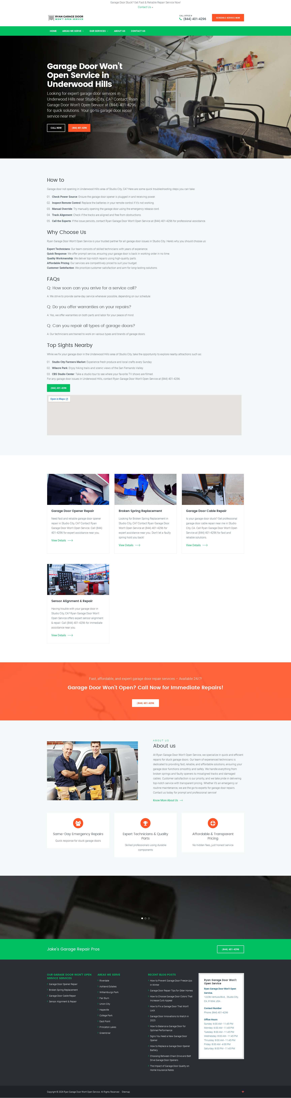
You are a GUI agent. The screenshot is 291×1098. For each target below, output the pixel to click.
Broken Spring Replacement (63, 989)
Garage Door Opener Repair (63, 984)
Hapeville (104, 1009)
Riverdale (104, 980)
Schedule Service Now (228, 17)
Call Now (56, 127)
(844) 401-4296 (194, 19)
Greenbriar (105, 1033)
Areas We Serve (71, 31)
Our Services (98, 31)
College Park (106, 1015)
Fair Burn (104, 998)
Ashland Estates (108, 986)
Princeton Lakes (108, 1027)
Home (53, 31)
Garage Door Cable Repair (62, 995)
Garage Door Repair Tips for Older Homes (171, 990)
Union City (105, 1003)
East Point (105, 1021)
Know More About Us (165, 800)
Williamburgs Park (109, 992)
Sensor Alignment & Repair (63, 1001)
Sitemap (126, 1091)
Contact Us (144, 7)
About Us (119, 31)
